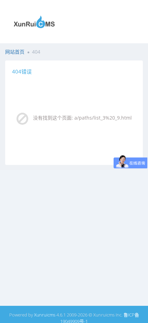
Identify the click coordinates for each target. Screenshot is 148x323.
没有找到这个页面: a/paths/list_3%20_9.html (82, 117)
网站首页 (14, 51)
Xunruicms (44, 315)
